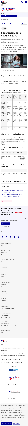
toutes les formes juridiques (8, 16)
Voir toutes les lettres (5, 226)
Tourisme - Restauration (6, 296)
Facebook (2, 237)
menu (26, 3)
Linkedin (10, 237)
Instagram (14, 237)
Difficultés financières (5, 250)
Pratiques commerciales (6, 261)
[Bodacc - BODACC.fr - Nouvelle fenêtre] (14, 398)
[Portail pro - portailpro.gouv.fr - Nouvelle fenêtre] (14, 378)
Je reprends (3, 272)
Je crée (2, 269)
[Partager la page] (8, 23)
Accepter (4, 423)
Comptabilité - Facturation (6, 248)
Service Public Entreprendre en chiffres (9, 325)
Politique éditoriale (5, 323)
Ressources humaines (5, 264)
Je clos (2, 276)
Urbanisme (3, 300)
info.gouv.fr (15, 359)
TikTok (6, 237)
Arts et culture (4, 287)
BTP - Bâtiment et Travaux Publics (8, 289)
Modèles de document (5, 313)
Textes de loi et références (11, 182)
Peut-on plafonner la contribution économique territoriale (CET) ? (13, 195)
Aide (2, 332)
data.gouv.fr (17, 362)
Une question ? (4, 335)
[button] (10, 23)
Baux (2, 245)
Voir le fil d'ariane (4, 19)
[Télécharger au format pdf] (2, 23)
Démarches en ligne (5, 306)
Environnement (4, 252)
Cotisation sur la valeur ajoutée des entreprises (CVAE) (13, 191)
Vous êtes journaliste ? (5, 330)
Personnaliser (16, 423)
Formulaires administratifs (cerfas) (8, 308)
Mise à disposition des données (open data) (10, 328)
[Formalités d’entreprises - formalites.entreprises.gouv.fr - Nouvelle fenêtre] (14, 385)
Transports (3, 298)
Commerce (3, 291)
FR (24, 23)
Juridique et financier (5, 293)
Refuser (9, 423)
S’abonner (5, 224)
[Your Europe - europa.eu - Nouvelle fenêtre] (14, 370)
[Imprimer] (5, 23)
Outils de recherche (5, 315)
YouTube (18, 237)
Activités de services (5, 282)
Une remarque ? (7, 201)
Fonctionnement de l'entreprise (7, 259)
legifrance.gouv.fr (5, 359)
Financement (3, 254)
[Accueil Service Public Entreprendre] (10, 11)
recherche (22, 2)
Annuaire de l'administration (7, 317)
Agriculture (3, 284)
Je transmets (3, 274)
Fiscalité (2, 257)
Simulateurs (3, 311)
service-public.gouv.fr (6, 362)
